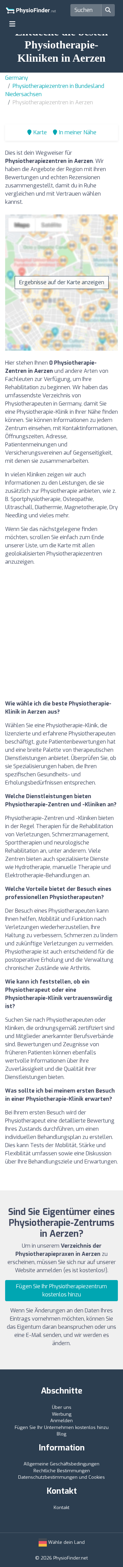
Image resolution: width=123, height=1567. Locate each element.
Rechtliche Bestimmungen (61, 1471)
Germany (16, 77)
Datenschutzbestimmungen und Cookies (61, 1477)
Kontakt (61, 1507)
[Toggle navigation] (12, 24)
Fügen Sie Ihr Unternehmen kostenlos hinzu (62, 1427)
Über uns (61, 1407)
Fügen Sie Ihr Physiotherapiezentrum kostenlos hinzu (61, 1290)
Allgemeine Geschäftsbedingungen (61, 1464)
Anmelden (61, 1421)
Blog (61, 1434)
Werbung (61, 1414)
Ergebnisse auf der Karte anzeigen (61, 282)
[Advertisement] (61, 633)
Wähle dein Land (66, 1542)
